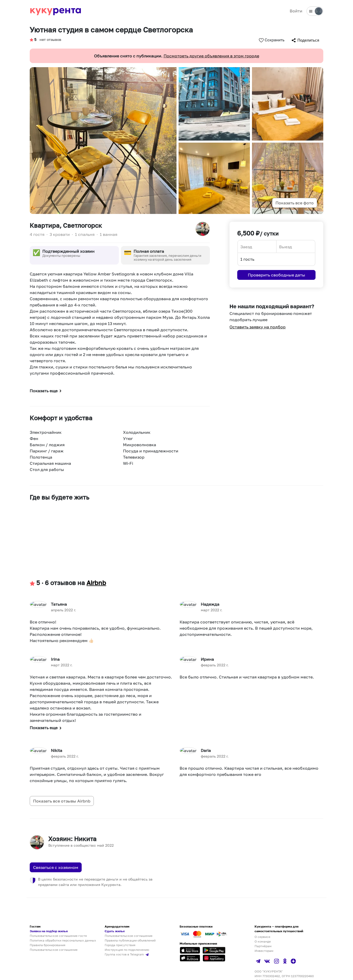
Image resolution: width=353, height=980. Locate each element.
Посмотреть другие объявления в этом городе (211, 55)
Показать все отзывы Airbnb (61, 801)
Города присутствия (120, 945)
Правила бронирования (47, 945)
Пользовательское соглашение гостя (58, 936)
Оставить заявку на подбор (257, 326)
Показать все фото (294, 202)
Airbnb (96, 582)
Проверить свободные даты (276, 274)
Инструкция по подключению (127, 950)
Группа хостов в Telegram (125, 954)
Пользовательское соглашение (54, 950)
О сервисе (262, 937)
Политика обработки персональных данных (63, 940)
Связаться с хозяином (55, 867)
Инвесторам (264, 951)
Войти (296, 11)
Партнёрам (263, 946)
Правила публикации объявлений (130, 940)
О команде (263, 941)
